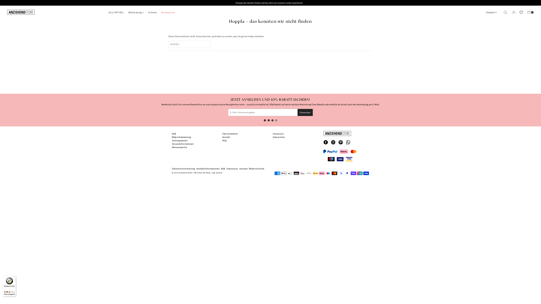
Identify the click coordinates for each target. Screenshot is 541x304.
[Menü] (14, 277)
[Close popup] (309, 126)
